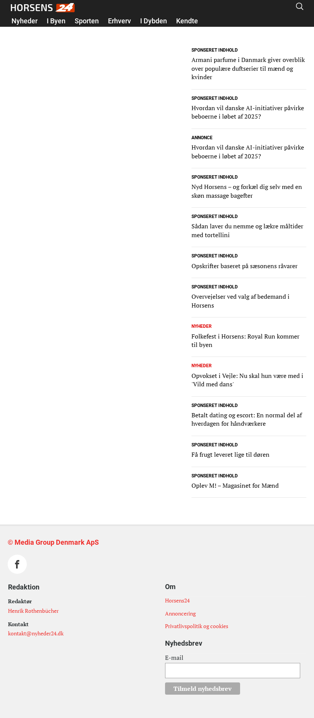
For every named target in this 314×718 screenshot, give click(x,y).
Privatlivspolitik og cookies (196, 626)
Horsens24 (177, 600)
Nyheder (24, 21)
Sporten (87, 21)
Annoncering (180, 613)
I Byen (56, 21)
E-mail (174, 657)
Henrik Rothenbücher (33, 610)
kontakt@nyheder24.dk (36, 633)
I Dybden (153, 21)
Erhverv (119, 21)
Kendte (187, 21)
